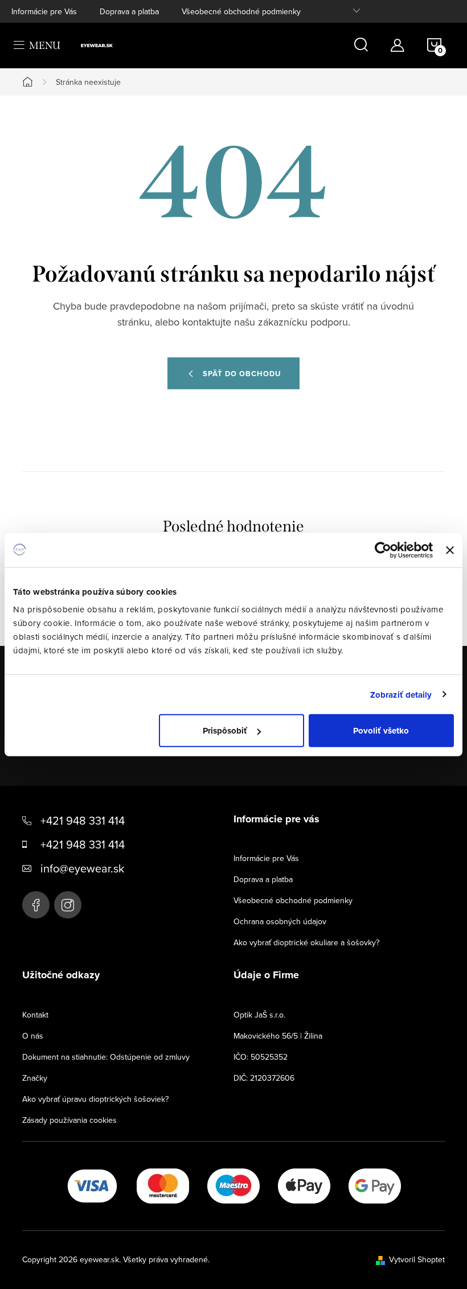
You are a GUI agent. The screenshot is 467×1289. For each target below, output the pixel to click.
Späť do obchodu (242, 373)
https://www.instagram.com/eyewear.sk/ (67, 905)
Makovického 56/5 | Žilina (277, 1036)
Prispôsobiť (225, 730)
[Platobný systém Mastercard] (162, 1185)
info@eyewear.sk (82, 868)
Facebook (36, 905)
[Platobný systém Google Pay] (374, 1185)
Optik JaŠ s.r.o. (259, 1015)
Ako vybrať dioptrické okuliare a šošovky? (306, 942)
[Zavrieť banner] (450, 550)
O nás (32, 1036)
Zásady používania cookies (69, 1120)
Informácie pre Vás (44, 11)
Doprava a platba (129, 11)
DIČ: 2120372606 (263, 1078)
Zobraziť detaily (401, 694)
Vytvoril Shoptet (417, 1259)
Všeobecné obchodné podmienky (241, 11)
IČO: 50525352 (260, 1057)
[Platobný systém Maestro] (233, 1185)
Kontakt (35, 1015)
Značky (34, 1078)
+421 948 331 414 (82, 820)
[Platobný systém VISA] (92, 1185)
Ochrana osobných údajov (279, 921)
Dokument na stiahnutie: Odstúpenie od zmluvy (106, 1057)
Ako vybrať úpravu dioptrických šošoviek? (95, 1099)
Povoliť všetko (381, 730)
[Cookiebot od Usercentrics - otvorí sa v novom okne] (383, 549)
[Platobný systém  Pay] (304, 1185)
